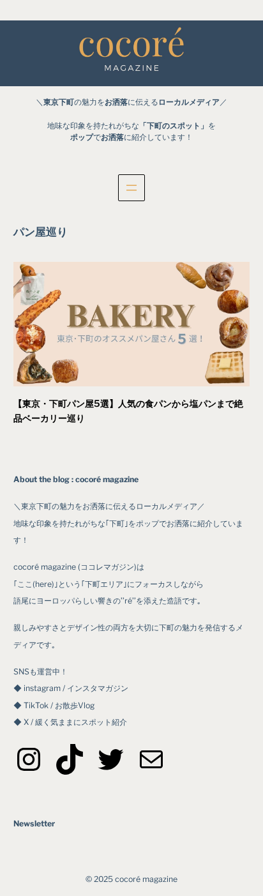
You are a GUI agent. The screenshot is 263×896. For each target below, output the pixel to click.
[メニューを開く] (131, 187)
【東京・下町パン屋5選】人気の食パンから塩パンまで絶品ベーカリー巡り (128, 411)
